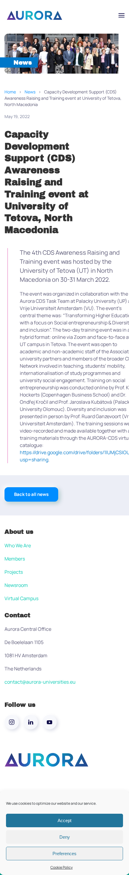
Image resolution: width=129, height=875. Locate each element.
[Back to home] (34, 15)
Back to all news (31, 494)
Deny (64, 837)
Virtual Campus (21, 598)
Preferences (64, 853)
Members (14, 558)
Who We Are (17, 545)
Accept (64, 820)
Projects (13, 572)
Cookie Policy (61, 867)
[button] (121, 15)
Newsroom (16, 585)
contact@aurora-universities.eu (40, 682)
